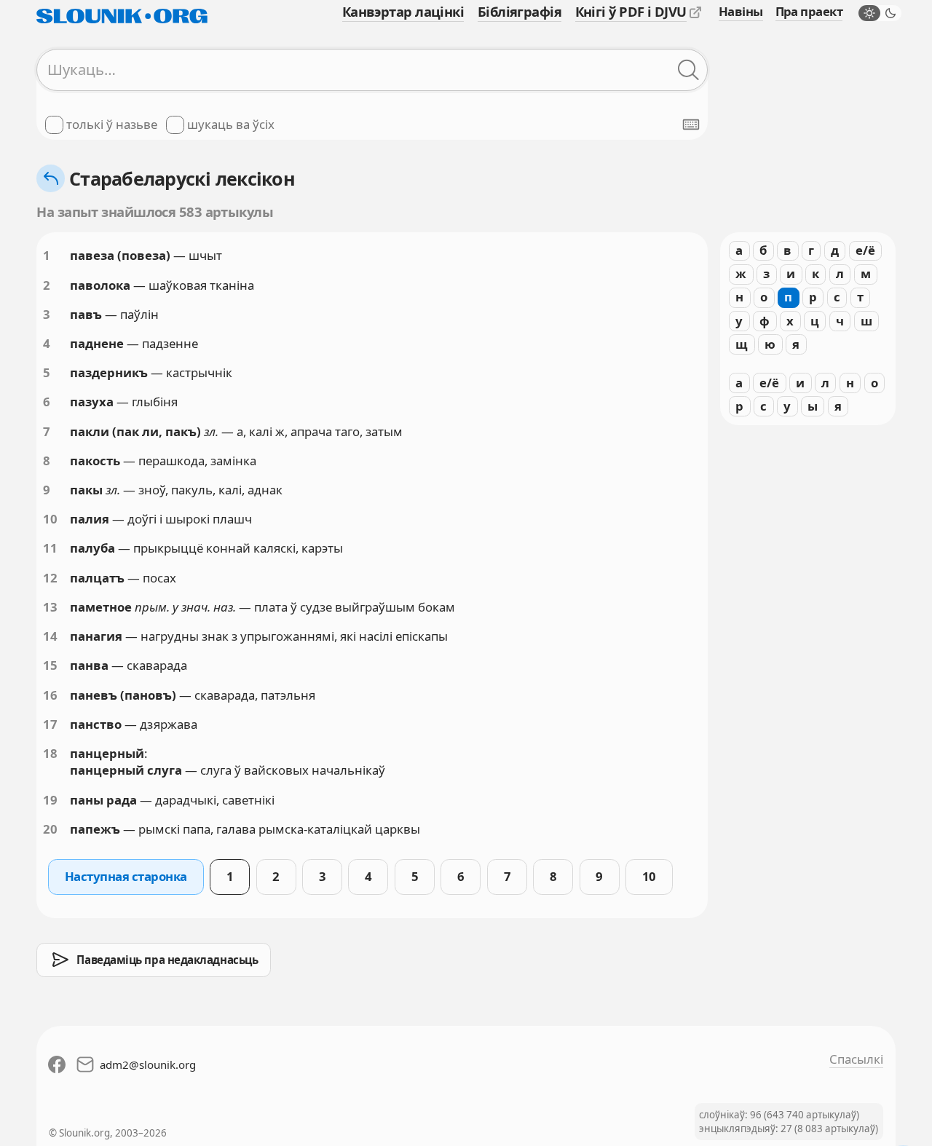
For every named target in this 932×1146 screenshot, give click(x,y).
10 (50, 518)
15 (50, 665)
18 (50, 753)
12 (50, 577)
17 (50, 724)
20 (50, 829)
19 (50, 799)
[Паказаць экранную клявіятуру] (691, 124)
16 (50, 695)
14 (50, 636)
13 (50, 606)
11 (50, 548)
